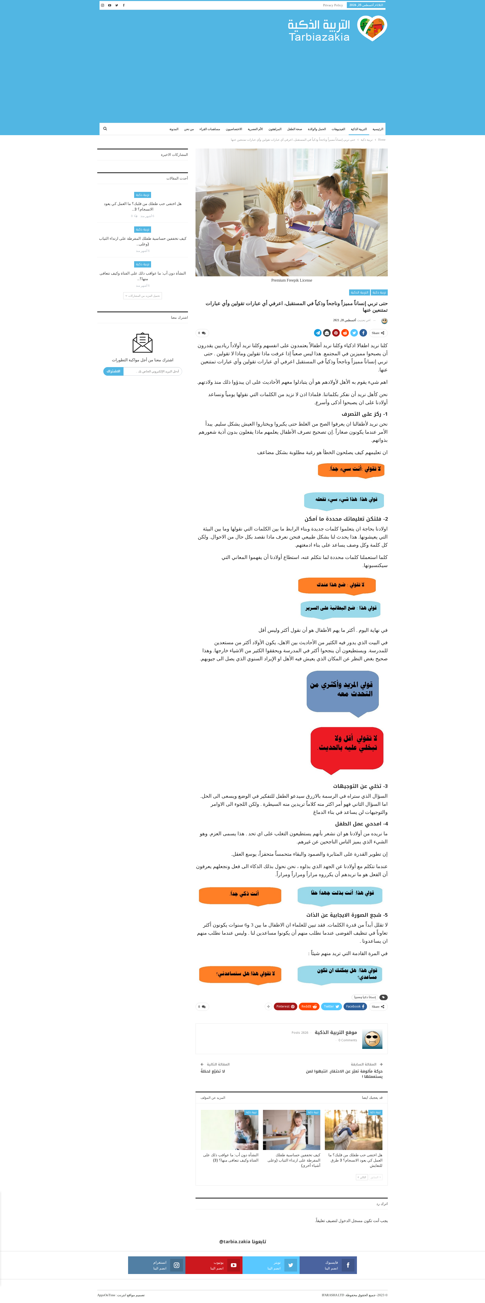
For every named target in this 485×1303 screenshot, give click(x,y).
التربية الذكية (359, 129)
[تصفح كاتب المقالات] (383, 320)
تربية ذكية (379, 292)
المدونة (173, 129)
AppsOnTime (106, 1295)
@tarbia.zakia (234, 1241)
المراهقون (275, 129)
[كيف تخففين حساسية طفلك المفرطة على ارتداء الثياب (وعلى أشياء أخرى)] (292, 1130)
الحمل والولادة (317, 129)
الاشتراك (113, 371)
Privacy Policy (333, 5)
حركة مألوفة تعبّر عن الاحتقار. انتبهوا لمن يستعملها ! (344, 1074)
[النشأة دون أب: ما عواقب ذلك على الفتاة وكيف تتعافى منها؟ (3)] (229, 1130)
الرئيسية (378, 129)
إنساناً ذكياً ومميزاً (365, 997)
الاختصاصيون (234, 129)
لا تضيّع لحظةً (213, 1071)
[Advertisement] (242, 80)
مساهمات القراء (210, 129)
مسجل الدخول (350, 1221)
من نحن (189, 129)
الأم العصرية (255, 129)
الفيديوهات (338, 129)
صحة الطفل (294, 129)
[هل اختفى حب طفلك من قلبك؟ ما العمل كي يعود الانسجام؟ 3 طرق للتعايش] (353, 1130)
